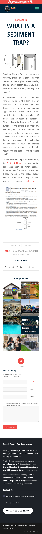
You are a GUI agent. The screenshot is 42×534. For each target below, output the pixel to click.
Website (32, 396)
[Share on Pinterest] (17, 267)
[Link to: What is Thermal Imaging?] (12, 290)
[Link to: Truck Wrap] (30, 307)
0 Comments (27, 245)
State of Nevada (15, 163)
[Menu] (36, 8)
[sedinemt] (21, 62)
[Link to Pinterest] (30, 531)
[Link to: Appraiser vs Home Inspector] (30, 325)
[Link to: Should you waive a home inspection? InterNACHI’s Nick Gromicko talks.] (12, 342)
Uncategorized (21, 20)
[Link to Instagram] (24, 531)
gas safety (21, 251)
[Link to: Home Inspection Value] (30, 290)
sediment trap (25, 254)
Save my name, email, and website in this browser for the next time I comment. (21, 404)
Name (32, 382)
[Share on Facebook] (5, 267)
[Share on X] (9, 267)
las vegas (29, 251)
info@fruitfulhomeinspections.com (20, 3)
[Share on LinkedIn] (21, 267)
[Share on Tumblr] (25, 267)
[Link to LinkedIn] (37, 531)
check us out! (30, 181)
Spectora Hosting (8, 528)
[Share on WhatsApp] (13, 267)
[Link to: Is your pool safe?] (12, 325)
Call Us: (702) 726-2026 (20, 1)
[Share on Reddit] (29, 267)
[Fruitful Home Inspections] (17, 8)
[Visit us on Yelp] (37, 266)
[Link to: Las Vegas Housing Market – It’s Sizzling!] (12, 307)
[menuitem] (36, 8)
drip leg (11, 251)
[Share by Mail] (33, 267)
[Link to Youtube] (34, 531)
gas (16, 251)
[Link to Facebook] (21, 531)
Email (31, 389)
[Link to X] (27, 531)
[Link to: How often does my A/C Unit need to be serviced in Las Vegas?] (30, 342)
